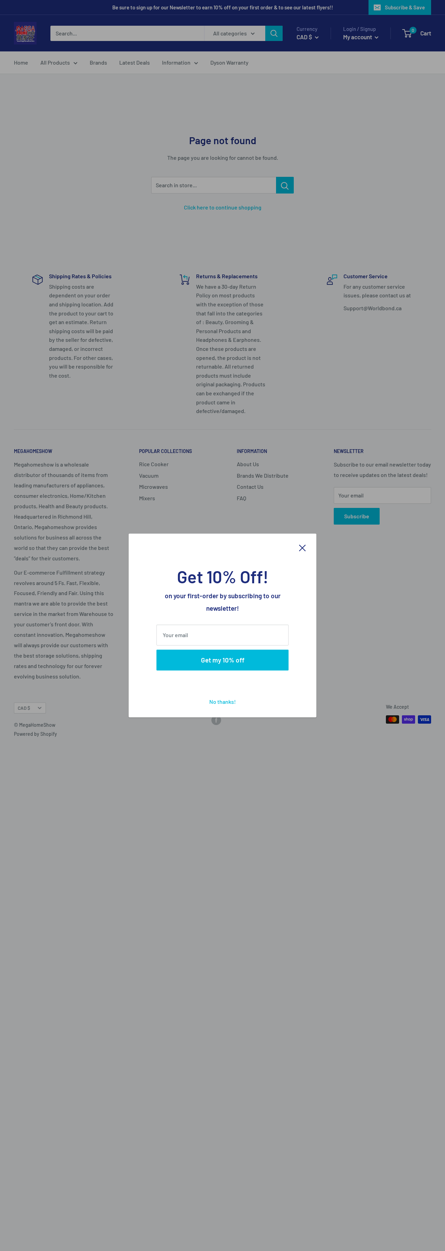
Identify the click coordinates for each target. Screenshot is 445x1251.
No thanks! (222, 701)
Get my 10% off (222, 660)
